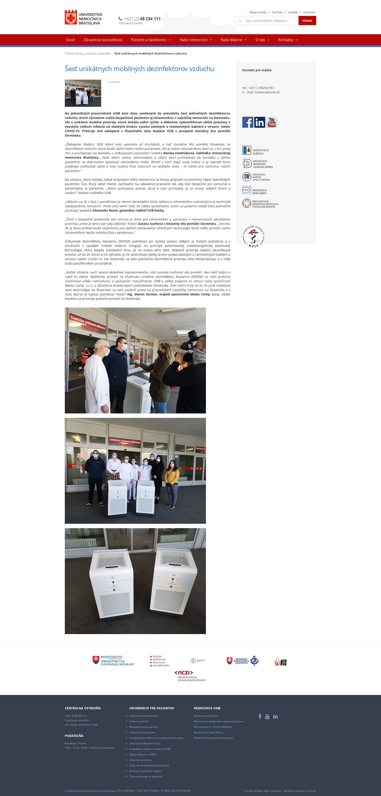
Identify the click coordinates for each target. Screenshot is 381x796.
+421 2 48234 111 (76, 716)
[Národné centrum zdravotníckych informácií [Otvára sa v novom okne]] (190, 676)
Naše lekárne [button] (231, 39)
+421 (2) (142, 19)
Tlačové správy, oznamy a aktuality (87, 53)
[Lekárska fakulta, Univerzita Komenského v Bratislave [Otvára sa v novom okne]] (198, 661)
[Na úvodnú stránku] (83, 17)
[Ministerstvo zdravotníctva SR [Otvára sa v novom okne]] (113, 661)
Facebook (309, 12)
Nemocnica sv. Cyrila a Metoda (213, 727)
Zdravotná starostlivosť (103, 39)
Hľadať (307, 21)
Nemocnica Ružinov (206, 716)
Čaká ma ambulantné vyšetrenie (149, 765)
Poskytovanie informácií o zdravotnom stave (156, 738)
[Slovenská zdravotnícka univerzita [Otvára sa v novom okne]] (242, 661)
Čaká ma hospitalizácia (143, 716)
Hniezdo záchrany (140, 760)
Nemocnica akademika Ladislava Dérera (218, 721)
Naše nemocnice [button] (193, 39)
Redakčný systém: (295, 791)
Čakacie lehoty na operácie (145, 776)
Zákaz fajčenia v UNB (142, 754)
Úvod (70, 39)
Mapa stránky (258, 12)
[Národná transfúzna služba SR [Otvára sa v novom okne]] (281, 661)
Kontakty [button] (285, 39)
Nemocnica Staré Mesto (208, 732)
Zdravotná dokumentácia (144, 743)
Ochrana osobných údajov (145, 771)
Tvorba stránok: (253, 791)
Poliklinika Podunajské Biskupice (213, 738)
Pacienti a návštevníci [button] (149, 39)
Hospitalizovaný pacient (144, 727)
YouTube (277, 12)
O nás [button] (260, 39)
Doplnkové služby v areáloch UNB (150, 749)
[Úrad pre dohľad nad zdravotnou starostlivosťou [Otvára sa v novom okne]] (159, 661)
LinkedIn (293, 12)
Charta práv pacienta (142, 732)
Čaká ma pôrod (138, 721)
